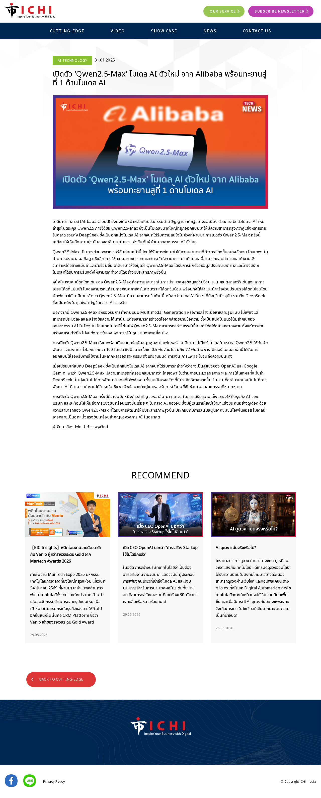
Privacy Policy (54, 781)
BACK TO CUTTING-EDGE (61, 679)
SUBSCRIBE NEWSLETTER (280, 11)
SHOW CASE (164, 31)
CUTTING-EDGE (67, 31)
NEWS (209, 31)
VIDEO (118, 31)
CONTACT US (257, 31)
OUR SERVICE (223, 11)
